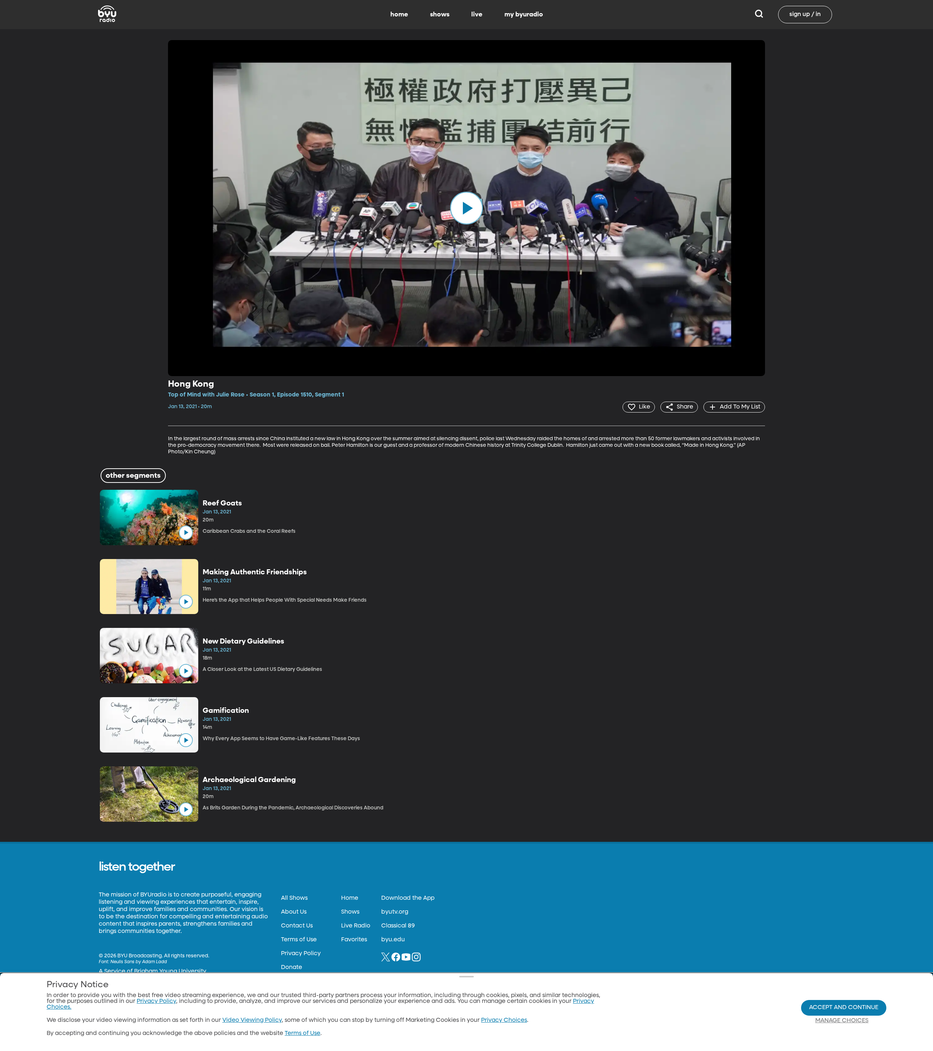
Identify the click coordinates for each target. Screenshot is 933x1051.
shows (439, 14)
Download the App (407, 898)
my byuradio (523, 14)
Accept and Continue (843, 1008)
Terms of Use (299, 940)
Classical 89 (398, 926)
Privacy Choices (504, 1020)
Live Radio (355, 926)
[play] (466, 208)
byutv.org (394, 912)
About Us (294, 912)
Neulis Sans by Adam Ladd (138, 962)
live (477, 14)
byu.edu (393, 940)
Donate (291, 967)
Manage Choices (841, 1021)
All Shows (294, 898)
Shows (350, 912)
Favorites (354, 940)
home (399, 14)
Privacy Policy (301, 954)
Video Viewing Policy (252, 1020)
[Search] (759, 14)
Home (349, 898)
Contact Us (297, 926)
